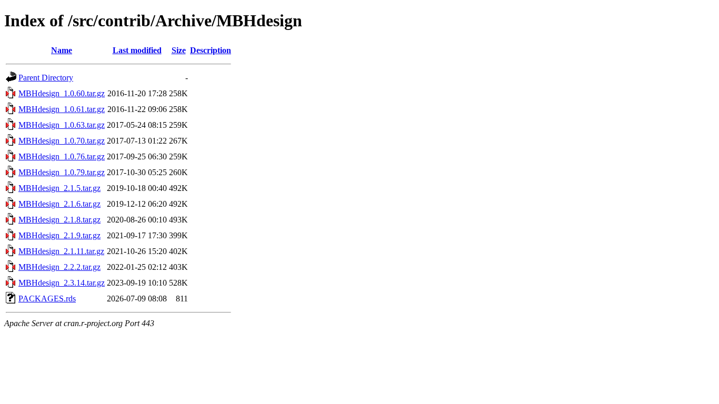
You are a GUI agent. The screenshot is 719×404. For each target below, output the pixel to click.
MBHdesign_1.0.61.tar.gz (61, 109)
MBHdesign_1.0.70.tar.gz (61, 140)
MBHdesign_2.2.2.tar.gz (59, 266)
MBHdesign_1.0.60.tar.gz (61, 93)
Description (210, 50)
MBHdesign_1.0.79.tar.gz (61, 172)
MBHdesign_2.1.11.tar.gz (61, 251)
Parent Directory (45, 77)
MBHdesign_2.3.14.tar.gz (61, 282)
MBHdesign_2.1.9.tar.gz (59, 235)
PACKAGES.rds (47, 298)
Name (61, 50)
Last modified (137, 50)
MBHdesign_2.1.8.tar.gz (59, 219)
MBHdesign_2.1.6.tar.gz (59, 203)
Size (179, 50)
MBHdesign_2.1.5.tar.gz (59, 188)
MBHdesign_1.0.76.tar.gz (61, 156)
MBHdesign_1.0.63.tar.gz (61, 124)
